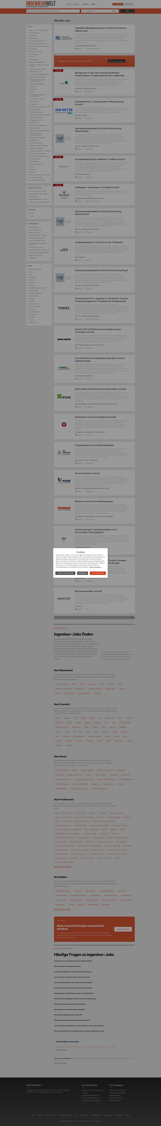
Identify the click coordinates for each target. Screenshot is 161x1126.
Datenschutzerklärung (95, 567)
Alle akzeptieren (98, 573)
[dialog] (80, 563)
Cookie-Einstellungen (65, 573)
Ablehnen (82, 573)
